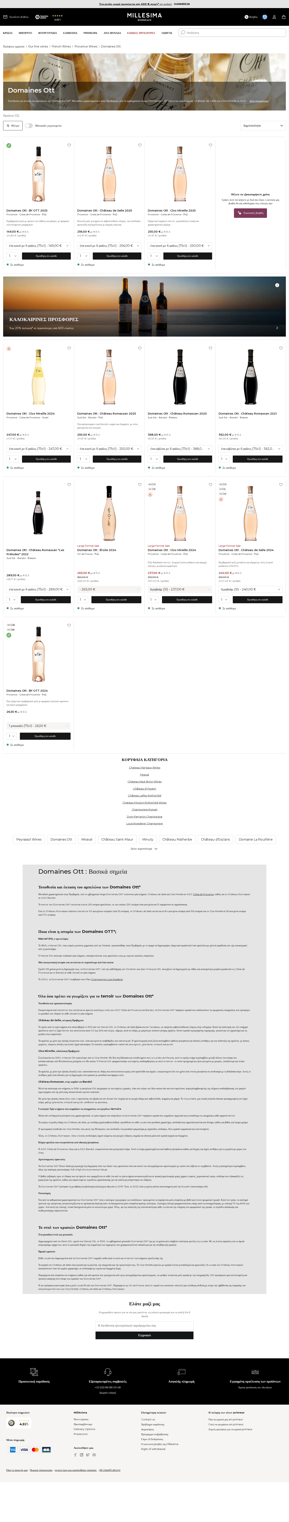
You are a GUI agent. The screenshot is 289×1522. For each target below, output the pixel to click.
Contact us (148, 1419)
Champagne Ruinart (144, 809)
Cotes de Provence (29, 214)
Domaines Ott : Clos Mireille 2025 (172, 210)
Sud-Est (81, 417)
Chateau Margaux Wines (144, 767)
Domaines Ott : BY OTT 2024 (27, 690)
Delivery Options (84, 1429)
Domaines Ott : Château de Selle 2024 (246, 550)
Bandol (92, 417)
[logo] (144, 17)
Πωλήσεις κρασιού (13, 46)
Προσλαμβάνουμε (83, 1424)
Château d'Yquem (144, 788)
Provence (11, 214)
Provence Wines (86, 46)
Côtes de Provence (203, 894)
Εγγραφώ (144, 1335)
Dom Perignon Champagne (144, 816)
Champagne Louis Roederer (107, 979)
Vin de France (84, 553)
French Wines (61, 46)
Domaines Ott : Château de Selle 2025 (104, 210)
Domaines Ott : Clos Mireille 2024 (30, 413)
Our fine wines (38, 46)
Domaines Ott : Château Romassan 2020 (177, 413)
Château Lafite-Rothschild (144, 795)
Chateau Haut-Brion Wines (145, 781)
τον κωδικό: (135, 4)
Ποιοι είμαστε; (81, 1419)
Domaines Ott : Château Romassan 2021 (248, 413)
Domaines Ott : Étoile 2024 (96, 550)
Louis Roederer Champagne (144, 823)
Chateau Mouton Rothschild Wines (144, 802)
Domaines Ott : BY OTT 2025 (26, 210)
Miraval (144, 774)
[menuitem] (7, 33)
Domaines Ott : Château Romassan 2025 (106, 413)
